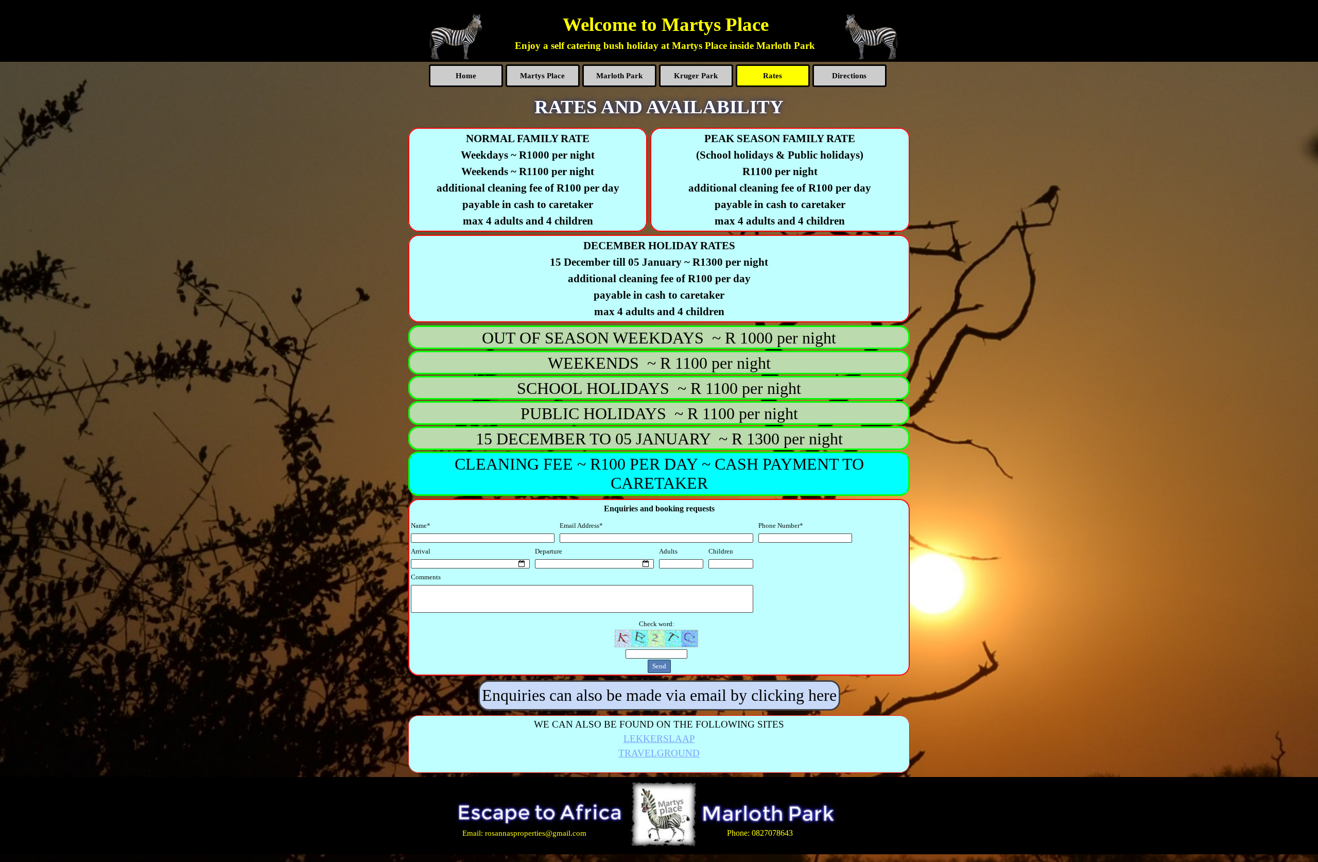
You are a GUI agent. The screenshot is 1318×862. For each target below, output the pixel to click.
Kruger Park (696, 76)
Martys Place (542, 76)
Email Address (581, 525)
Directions (849, 76)
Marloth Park (619, 76)
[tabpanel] (665, 46)
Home (466, 76)
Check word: (656, 624)
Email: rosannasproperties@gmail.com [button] (524, 833)
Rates (772, 76)
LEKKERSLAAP (659, 738)
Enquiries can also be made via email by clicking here (659, 695)
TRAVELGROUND (659, 753)
